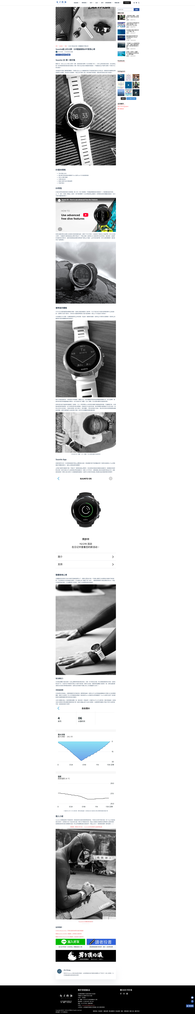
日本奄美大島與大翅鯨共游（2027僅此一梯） (132, 30)
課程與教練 (108, 2)
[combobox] (126, 9)
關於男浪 (137, 1011)
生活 (97, 2)
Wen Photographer (123, 106)
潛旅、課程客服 (125, 1011)
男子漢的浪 (121, 109)
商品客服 (117, 1011)
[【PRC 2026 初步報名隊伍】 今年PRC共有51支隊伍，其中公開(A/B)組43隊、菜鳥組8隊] (128, 77)
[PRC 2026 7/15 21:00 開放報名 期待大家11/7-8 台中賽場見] (136, 77)
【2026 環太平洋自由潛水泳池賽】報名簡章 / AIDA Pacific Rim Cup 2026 (132, 24)
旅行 (102, 2)
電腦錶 (68, 54)
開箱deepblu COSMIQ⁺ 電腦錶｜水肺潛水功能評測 (69, 933)
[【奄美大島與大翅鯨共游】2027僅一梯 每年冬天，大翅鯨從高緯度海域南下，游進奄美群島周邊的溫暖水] (128, 85)
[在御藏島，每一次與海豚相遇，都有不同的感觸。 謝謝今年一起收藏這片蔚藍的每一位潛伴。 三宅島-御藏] (136, 92)
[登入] (134, 2)
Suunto (58, 54)
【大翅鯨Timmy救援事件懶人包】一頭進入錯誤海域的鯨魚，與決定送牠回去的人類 (132, 45)
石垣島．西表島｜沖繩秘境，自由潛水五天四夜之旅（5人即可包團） (132, 53)
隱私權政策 (112, 1011)
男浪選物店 (127, 2)
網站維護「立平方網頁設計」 (62, 1012)
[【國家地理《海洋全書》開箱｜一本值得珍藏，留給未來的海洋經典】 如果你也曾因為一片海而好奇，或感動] (136, 85)
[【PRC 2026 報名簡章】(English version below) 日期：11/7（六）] (128, 92)
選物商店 (95, 1011)
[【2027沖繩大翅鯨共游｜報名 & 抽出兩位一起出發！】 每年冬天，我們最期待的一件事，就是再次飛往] (121, 77)
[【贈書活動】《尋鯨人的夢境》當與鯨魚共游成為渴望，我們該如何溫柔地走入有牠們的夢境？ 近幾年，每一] (121, 92)
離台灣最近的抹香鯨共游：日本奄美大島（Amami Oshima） (132, 37)
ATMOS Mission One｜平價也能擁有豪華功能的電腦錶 (69, 930)
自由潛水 (76, 2)
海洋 (91, 2)
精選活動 (117, 2)
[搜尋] (138, 2)
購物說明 (106, 1011)
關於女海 (131, 1011)
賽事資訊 (84, 2)
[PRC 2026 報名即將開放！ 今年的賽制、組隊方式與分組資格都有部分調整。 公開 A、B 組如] (121, 85)
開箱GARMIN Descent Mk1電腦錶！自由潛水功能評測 (69, 936)
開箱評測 (64, 54)
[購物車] (136, 2)
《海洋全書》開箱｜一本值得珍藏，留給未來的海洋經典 (132, 17)
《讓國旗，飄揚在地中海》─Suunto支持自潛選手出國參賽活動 (85, 827)
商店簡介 (100, 1011)
